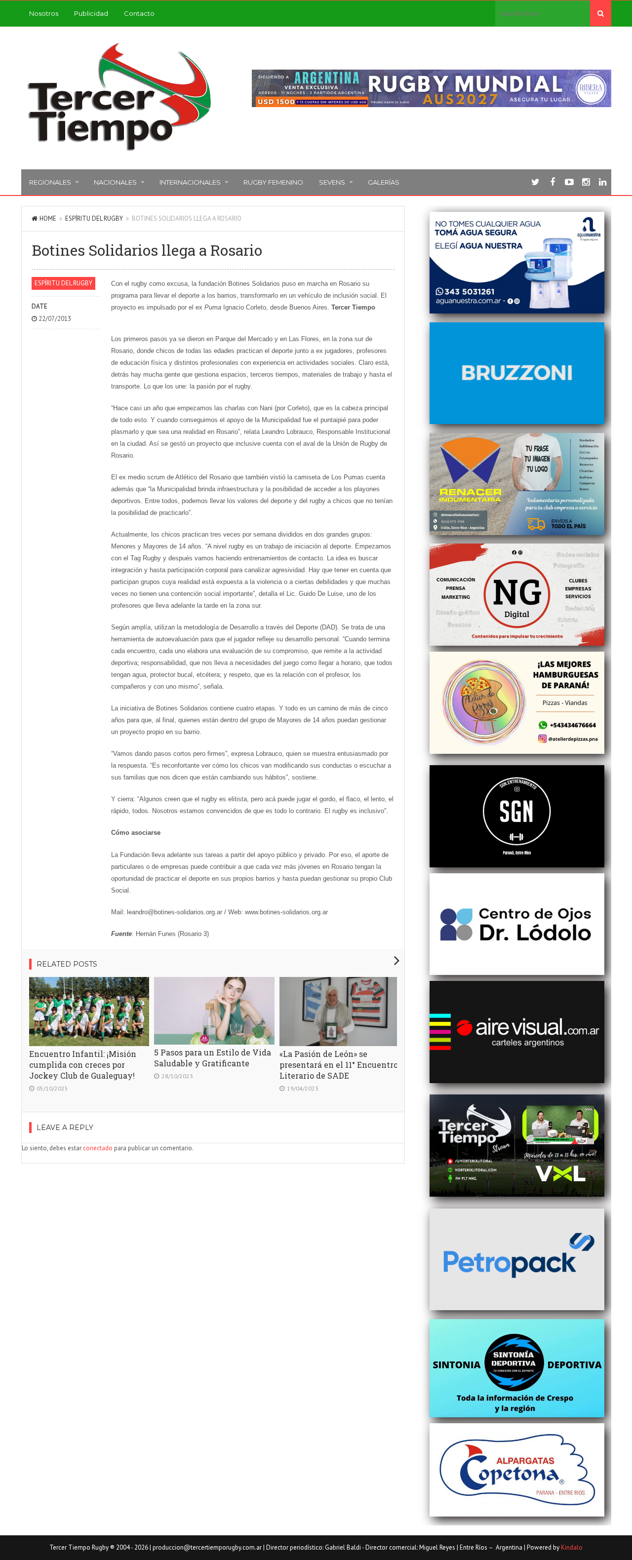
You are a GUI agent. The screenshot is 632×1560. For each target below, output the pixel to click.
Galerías (383, 182)
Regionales (50, 182)
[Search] (600, 13)
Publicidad (91, 13)
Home (48, 218)
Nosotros (43, 13)
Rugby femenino (273, 182)
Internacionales (190, 182)
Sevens (332, 182)
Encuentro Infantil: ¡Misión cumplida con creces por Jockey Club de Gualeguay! (82, 1065)
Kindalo (572, 1547)
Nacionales (115, 182)
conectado (98, 1148)
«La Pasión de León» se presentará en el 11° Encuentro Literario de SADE (338, 1065)
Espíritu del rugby (94, 218)
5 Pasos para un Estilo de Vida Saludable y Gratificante (212, 1057)
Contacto (139, 13)
